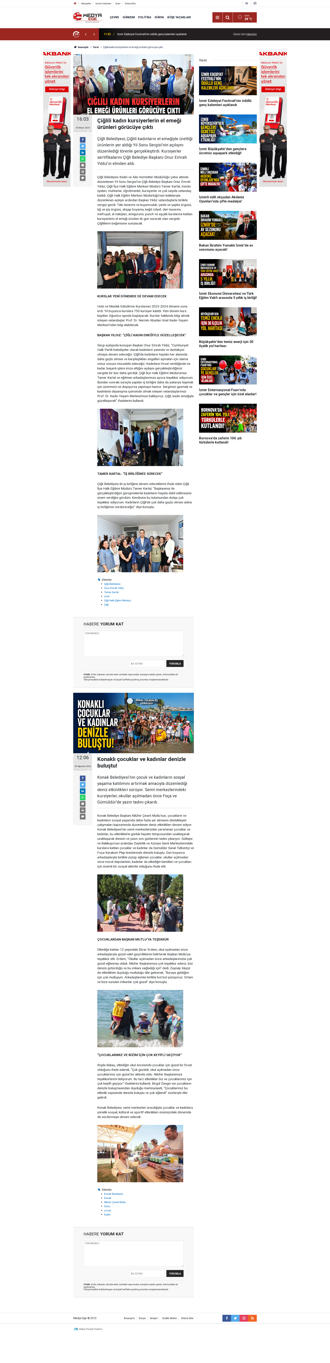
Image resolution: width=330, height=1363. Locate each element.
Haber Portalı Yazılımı (90, 1329)
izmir (107, 596)
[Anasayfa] (75, 3)
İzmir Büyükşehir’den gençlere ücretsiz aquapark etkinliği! (151, 34)
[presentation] (85, 34)
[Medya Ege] (88, 17)
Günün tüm (245, 34)
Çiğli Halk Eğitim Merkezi (117, 600)
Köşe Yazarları (179, 17)
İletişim (154, 1318)
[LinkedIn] (82, 152)
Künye (142, 1318)
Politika (144, 17)
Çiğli (106, 604)
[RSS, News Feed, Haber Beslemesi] (252, 1318)
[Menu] (217, 17)
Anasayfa (129, 1318)
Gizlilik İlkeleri (169, 1318)
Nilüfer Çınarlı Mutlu (115, 1202)
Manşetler (86, 3)
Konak (107, 1198)
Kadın (107, 1214)
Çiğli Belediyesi (112, 584)
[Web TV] (247, 3)
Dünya (159, 17)
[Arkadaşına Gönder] (82, 165)
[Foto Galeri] (255, 3)
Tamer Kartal (111, 592)
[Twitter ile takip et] (235, 1318)
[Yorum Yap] (82, 178)
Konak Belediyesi (113, 1193)
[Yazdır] (82, 171)
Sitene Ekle (130, 3)
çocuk (107, 1210)
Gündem (129, 17)
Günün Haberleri (103, 3)
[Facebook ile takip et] (226, 1318)
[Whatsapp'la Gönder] (82, 159)
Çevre (114, 17)
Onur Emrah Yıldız (114, 588)
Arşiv (118, 3)
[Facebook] (82, 140)
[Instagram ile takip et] (244, 1318)
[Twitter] (82, 146)
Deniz (107, 1206)
